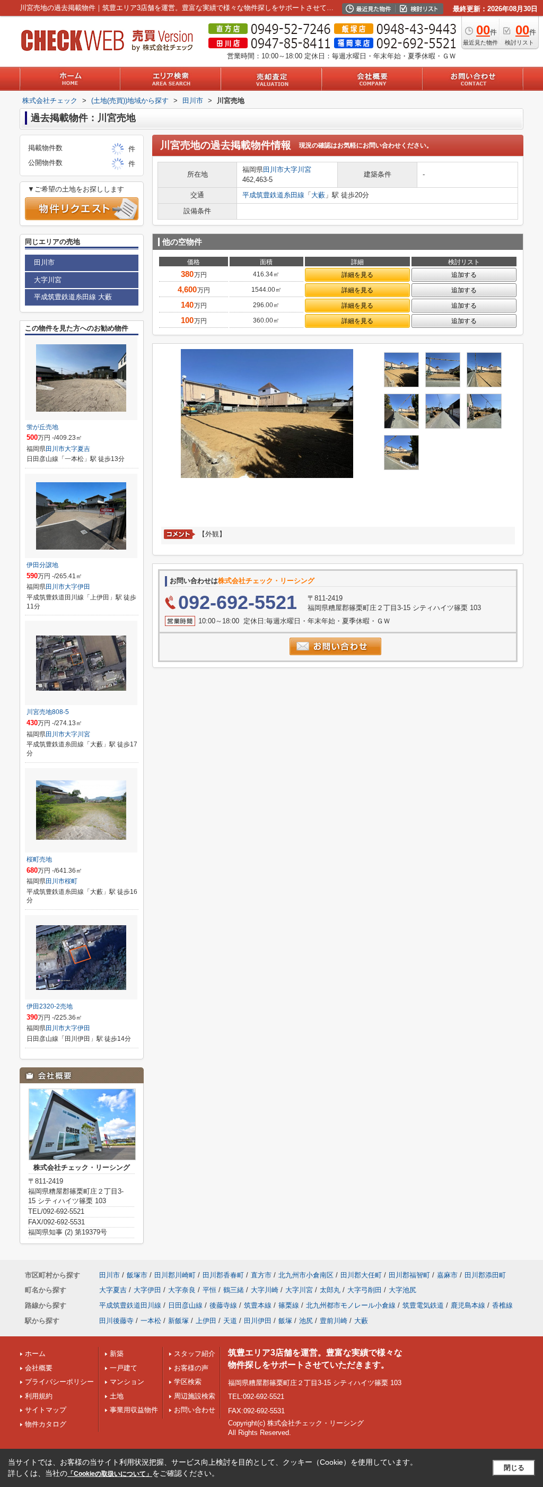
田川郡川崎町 (175, 1275)
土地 (117, 1396)
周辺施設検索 (194, 1396)
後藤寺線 (223, 1305)
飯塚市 (137, 1275)
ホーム (35, 1354)
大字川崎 (264, 1290)
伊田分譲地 (42, 565)
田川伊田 (258, 1321)
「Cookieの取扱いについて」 (109, 1473)
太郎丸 (330, 1290)
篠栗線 (288, 1305)
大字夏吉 (77, 449)
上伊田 (206, 1321)
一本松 (151, 1321)
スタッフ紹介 (194, 1354)
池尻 (306, 1321)
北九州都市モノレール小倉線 (351, 1305)
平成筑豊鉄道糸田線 (273, 195)
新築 (117, 1354)
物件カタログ (45, 1424)
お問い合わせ (194, 1410)
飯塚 (285, 1321)
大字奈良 (182, 1290)
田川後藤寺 (116, 1321)
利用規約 (38, 1396)
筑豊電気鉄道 (423, 1305)
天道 (230, 1321)
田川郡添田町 (485, 1275)
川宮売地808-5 (48, 712)
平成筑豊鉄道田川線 (130, 1305)
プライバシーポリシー (59, 1382)
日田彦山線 (185, 1305)
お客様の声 (191, 1368)
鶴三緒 (233, 1290)
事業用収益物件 (134, 1410)
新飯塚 (178, 1321)
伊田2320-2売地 (50, 1006)
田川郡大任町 (361, 1275)
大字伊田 (77, 586)
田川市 (273, 169)
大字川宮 (297, 169)
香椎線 (502, 1305)
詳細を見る (357, 275)
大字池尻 (402, 1290)
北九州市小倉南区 (306, 1275)
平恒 (209, 1290)
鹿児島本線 (468, 1305)
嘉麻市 (447, 1275)
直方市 (261, 1275)
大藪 (318, 195)
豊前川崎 (333, 1321)
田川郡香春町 (223, 1275)
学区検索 (188, 1382)
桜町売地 (39, 859)
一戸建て (123, 1368)
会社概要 (38, 1368)
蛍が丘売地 (42, 427)
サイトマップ (45, 1410)
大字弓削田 (364, 1290)
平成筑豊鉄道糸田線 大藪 (73, 297)
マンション (127, 1382)
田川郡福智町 (409, 1275)
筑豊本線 (258, 1305)
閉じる (514, 1468)
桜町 (71, 881)
